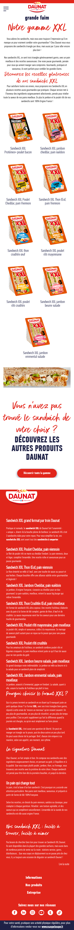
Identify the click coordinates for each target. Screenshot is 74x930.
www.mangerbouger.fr (52, 926)
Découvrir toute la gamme (37, 473)
